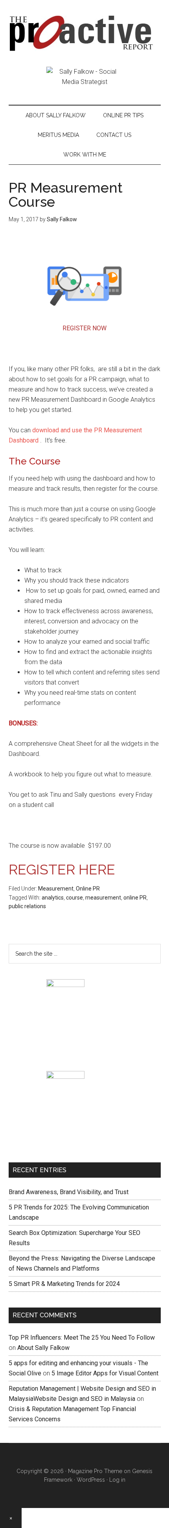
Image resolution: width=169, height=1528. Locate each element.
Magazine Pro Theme (95, 1471)
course (74, 897)
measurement (103, 897)
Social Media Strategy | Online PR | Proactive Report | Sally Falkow (85, 33)
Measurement (55, 888)
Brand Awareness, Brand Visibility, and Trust (69, 1192)
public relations (27, 906)
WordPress (91, 1480)
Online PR (88, 888)
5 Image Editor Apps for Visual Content (104, 1373)
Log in (117, 1480)
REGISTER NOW (84, 328)
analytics (53, 897)
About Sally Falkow (43, 1347)
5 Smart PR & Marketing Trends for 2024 (64, 1284)
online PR (135, 897)
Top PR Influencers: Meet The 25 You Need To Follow (82, 1337)
